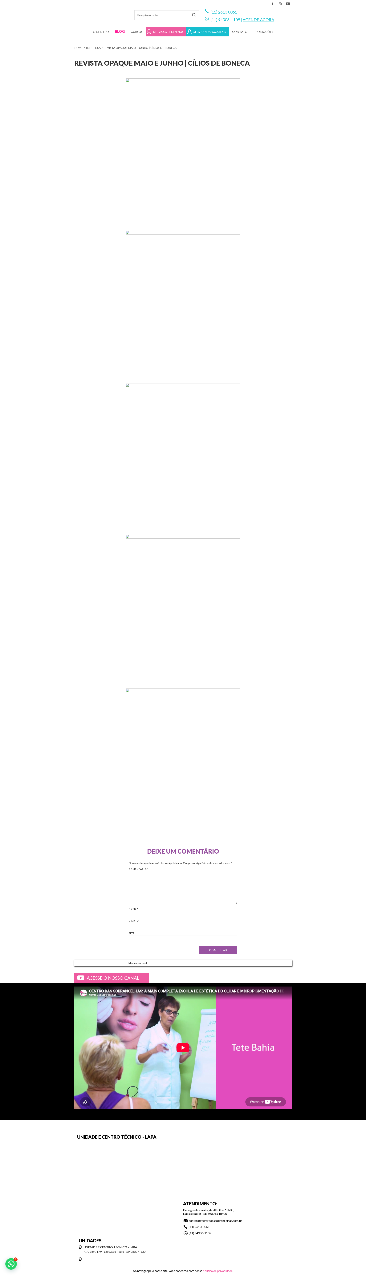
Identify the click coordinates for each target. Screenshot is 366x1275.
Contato (239, 31)
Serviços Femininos (168, 31)
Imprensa (93, 47)
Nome (133, 908)
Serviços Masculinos (209, 31)
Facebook (272, 4)
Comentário (138, 869)
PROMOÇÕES (263, 31)
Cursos (137, 31)
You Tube (288, 4)
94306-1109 (229, 19)
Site (132, 933)
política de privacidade (218, 1271)
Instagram (280, 4)
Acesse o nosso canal (113, 978)
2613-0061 (202, 1226)
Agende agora (258, 19)
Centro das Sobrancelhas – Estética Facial (101, 13)
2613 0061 (227, 12)
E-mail (134, 920)
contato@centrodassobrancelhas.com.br (215, 1220)
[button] (11, 1264)
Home (78, 47)
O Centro (101, 31)
